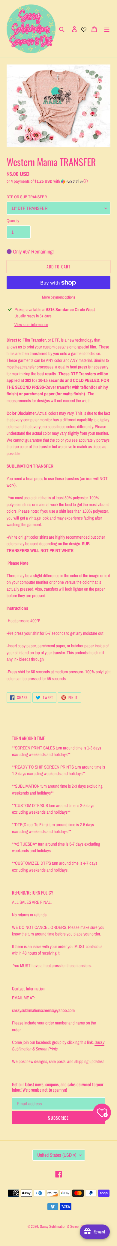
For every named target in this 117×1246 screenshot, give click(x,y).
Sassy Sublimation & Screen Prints (65, 1226)
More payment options (58, 297)
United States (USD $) (56, 1155)
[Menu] (106, 29)
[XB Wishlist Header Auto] (84, 29)
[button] (47, 181)
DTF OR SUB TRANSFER (27, 196)
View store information (31, 324)
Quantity (13, 220)
